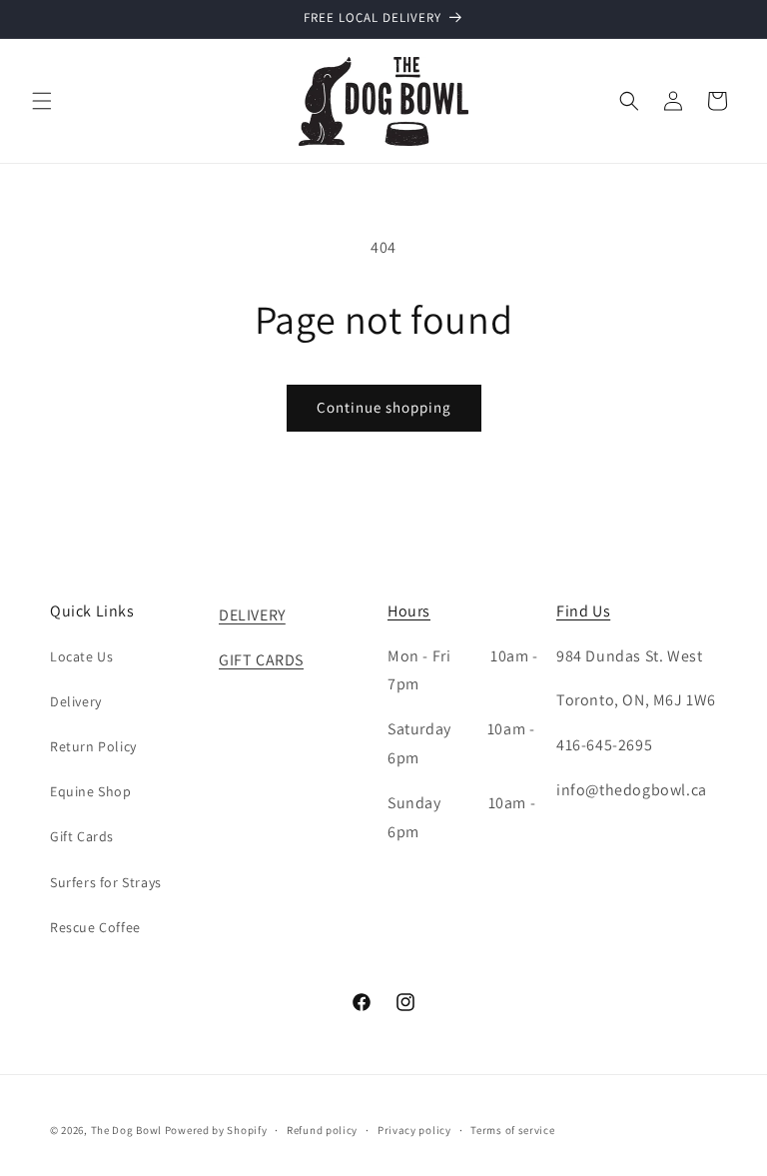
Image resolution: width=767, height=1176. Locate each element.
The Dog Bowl (126, 1130)
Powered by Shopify (216, 1130)
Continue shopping (384, 407)
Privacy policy (414, 1130)
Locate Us (81, 656)
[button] (42, 101)
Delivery (76, 701)
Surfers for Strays (106, 882)
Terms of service (512, 1130)
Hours (408, 610)
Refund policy (322, 1130)
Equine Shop (91, 791)
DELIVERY (252, 614)
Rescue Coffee (95, 927)
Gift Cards (82, 836)
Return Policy (93, 746)
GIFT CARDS (261, 659)
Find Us (583, 610)
